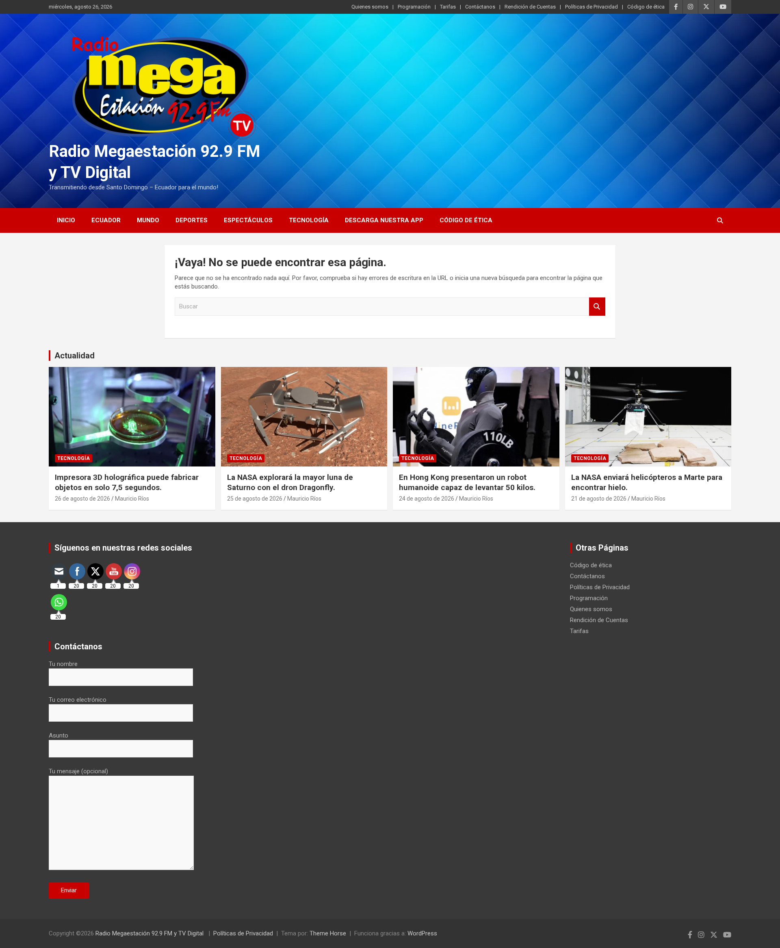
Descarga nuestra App (384, 220)
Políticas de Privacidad (591, 7)
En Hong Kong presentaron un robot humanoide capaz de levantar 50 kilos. (467, 482)
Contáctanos (480, 7)
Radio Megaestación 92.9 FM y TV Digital (150, 933)
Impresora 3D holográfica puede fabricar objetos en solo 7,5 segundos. (127, 482)
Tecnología (309, 220)
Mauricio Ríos (132, 498)
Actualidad (74, 355)
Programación (414, 7)
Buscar (597, 306)
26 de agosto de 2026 (82, 498)
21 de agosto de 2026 (598, 498)
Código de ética (646, 7)
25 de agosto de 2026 (254, 498)
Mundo (148, 220)
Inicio (66, 220)
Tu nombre (63, 664)
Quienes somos (369, 7)
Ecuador (106, 220)
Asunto (58, 735)
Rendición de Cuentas (530, 7)
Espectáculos (248, 220)
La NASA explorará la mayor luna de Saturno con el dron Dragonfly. (290, 482)
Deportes (192, 220)
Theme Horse (328, 933)
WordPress (422, 933)
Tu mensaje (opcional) (78, 771)
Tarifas (448, 7)
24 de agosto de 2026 (426, 498)
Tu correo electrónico (77, 699)
